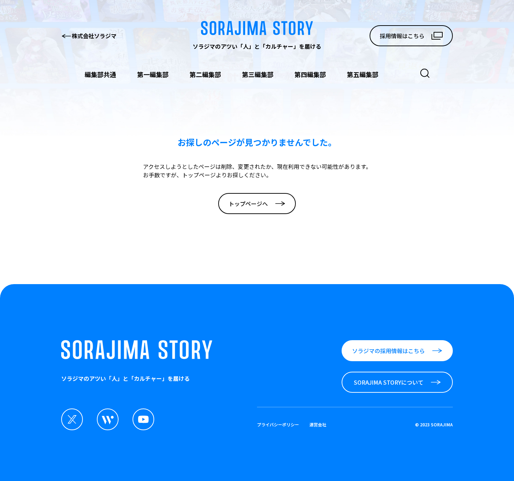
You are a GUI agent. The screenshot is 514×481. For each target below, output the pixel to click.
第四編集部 (310, 74)
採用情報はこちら (402, 36)
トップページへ (248, 203)
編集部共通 (100, 74)
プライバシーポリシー (278, 424)
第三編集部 (257, 74)
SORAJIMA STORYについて (388, 382)
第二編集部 (205, 74)
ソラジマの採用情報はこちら (388, 350)
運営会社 (317, 424)
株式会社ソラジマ (94, 36)
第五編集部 (362, 74)
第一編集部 (153, 74)
